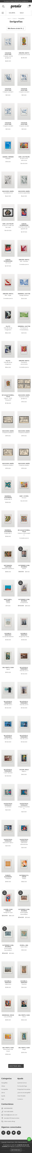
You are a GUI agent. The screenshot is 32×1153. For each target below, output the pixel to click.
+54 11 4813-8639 (8, 1111)
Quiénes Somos (22, 1082)
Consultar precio (24, 365)
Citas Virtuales (21, 1096)
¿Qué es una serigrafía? (23, 1092)
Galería (12, 13)
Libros (3, 1092)
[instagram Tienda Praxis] (3, 1133)
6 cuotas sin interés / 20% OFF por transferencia (16, 1)
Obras (3, 1086)
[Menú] (3, 12)
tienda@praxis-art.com (10, 1115)
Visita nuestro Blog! (9, 1121)
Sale (22, 13)
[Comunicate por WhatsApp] (29, 1139)
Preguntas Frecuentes (23, 1089)
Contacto (20, 1099)
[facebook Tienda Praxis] (8, 1133)
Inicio (9, 18)
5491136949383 (8, 1108)
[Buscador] (3, 6)
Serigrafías (4, 1082)
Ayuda (3, 1096)
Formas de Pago (22, 1086)
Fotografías (4, 1089)
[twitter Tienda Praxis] (14, 1133)
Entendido (16, 1150)
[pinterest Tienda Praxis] (19, 1133)
